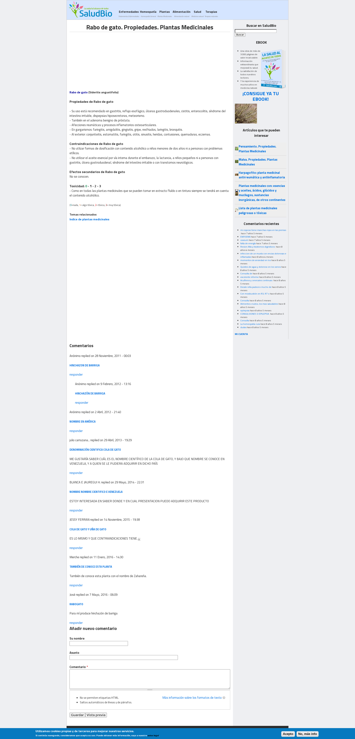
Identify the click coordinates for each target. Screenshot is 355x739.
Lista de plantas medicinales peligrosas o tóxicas (258, 210)
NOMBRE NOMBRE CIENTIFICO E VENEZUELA (96, 492)
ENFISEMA (245, 236)
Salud (197, 13)
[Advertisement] (101, 58)
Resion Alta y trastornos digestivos (257, 246)
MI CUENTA (241, 334)
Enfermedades (128, 13)
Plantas (164, 13)
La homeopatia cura (250, 324)
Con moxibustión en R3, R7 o (254, 293)
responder (76, 374)
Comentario (79, 667)
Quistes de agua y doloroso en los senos (260, 267)
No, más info (307, 734)
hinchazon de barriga (85, 365)
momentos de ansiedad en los (255, 260)
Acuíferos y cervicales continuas (256, 280)
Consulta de (246, 273)
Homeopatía (148, 13)
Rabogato (76, 604)
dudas (243, 327)
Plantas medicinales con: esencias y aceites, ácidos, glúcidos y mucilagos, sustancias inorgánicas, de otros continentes (262, 192)
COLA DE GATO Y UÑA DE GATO (88, 529)
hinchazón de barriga (90, 393)
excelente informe (249, 277)
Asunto (74, 652)
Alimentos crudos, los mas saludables (259, 304)
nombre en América (83, 421)
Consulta (244, 300)
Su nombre (77, 638)
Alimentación (181, 13)
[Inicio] (90, 9)
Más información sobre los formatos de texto (192, 697)
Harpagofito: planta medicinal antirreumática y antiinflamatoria (262, 175)
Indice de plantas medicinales (89, 219)
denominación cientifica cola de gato (95, 450)
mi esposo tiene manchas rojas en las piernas (263, 230)
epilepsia (244, 310)
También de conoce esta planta (91, 567)
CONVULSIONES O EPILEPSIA (255, 314)
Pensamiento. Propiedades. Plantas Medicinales (257, 148)
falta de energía (248, 243)
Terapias (211, 13)
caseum (244, 240)
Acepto (288, 734)
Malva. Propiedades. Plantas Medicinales (258, 162)
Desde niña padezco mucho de (255, 287)
